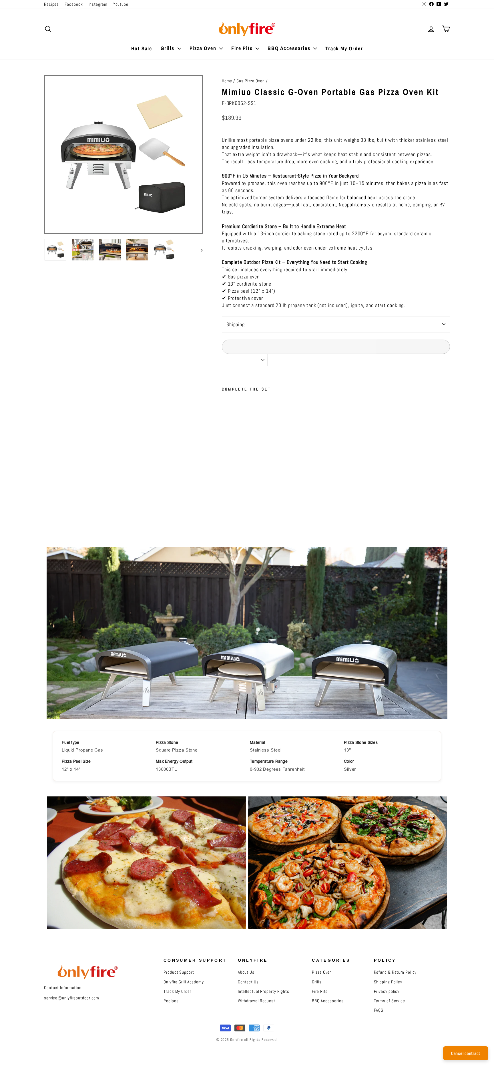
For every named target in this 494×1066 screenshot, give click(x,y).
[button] (263, 477)
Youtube (120, 4)
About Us (246, 972)
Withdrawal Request (256, 1001)
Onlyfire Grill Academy (184, 982)
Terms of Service (389, 1001)
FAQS (379, 1010)
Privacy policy (387, 991)
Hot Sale (141, 48)
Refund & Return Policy (395, 972)
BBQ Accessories (290, 48)
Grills (168, 48)
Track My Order (344, 48)
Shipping (235, 324)
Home (227, 81)
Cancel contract (465, 1053)
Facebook (74, 4)
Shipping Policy (388, 982)
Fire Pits (242, 48)
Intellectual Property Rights (263, 991)
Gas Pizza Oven (250, 81)
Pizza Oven (204, 48)
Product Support (179, 972)
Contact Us (248, 982)
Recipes (51, 4)
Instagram (98, 4)
